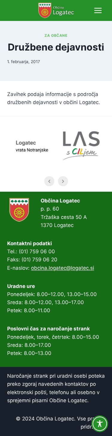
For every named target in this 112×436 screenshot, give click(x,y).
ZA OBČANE (56, 35)
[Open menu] (98, 10)
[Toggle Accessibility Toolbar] (100, 424)
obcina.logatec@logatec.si (62, 268)
